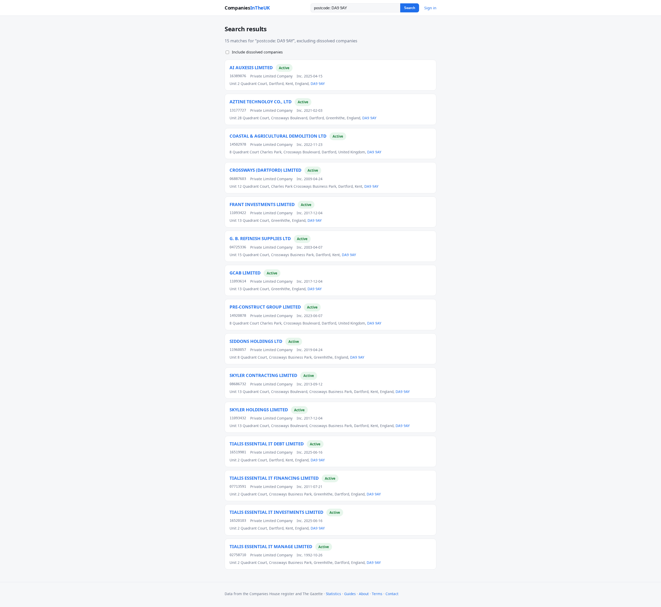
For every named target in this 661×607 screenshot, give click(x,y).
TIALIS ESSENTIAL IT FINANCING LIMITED (274, 478)
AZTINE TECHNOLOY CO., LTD (261, 102)
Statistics (333, 593)
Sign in (430, 7)
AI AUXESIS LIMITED (251, 67)
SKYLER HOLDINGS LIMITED (259, 410)
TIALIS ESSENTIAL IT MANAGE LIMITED (271, 546)
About (364, 593)
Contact (391, 593)
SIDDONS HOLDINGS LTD (256, 341)
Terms (377, 593)
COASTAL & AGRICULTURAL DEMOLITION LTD (278, 136)
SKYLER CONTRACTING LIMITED (263, 375)
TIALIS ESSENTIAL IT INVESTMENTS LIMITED (276, 512)
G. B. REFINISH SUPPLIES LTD (260, 238)
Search (409, 8)
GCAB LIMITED (245, 273)
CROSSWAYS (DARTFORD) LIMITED (265, 170)
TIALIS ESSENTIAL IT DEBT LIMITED (267, 444)
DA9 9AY (318, 83)
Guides (350, 593)
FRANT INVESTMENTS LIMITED (262, 204)
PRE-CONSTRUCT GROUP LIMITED (265, 307)
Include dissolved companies (257, 52)
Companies (247, 7)
